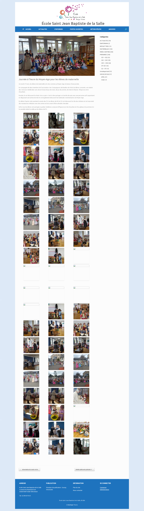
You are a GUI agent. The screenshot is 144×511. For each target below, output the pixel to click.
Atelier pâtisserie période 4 (85, 469)
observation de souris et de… (29, 469)
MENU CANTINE (105, 52)
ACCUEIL (28, 29)
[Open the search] (126, 29)
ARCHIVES (112, 29)
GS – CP (103, 68)
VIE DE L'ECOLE (104, 74)
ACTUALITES (43, 29)
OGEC (103, 80)
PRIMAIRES (103, 54)
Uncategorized (104, 71)
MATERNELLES (28, 460)
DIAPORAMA (104, 43)
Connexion (103, 487)
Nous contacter (77, 490)
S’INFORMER (58, 29)
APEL (102, 77)
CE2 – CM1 (104, 60)
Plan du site (76, 487)
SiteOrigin (70, 505)
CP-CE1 (103, 66)
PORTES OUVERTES (76, 29)
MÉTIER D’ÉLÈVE (95, 29)
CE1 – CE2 (104, 57)
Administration (104, 489)
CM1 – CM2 (104, 63)
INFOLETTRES (104, 46)
